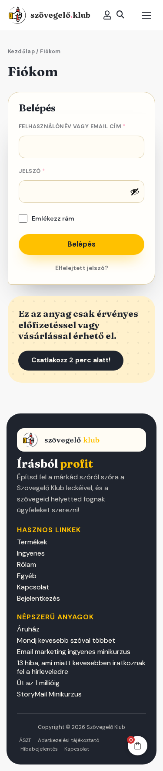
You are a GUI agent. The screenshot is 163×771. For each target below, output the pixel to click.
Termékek (32, 542)
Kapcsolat (33, 587)
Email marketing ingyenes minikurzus (73, 651)
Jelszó (46, 170)
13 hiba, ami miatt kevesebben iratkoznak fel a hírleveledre (81, 667)
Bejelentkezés (38, 598)
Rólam (26, 564)
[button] (146, 15)
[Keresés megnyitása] (120, 15)
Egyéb (27, 576)
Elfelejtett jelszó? (81, 268)
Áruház (28, 629)
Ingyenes (31, 553)
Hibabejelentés (39, 748)
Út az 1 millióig (38, 683)
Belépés (81, 244)
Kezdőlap (21, 51)
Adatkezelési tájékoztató (68, 740)
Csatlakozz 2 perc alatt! (70, 360)
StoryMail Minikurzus (49, 694)
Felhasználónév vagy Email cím (81, 125)
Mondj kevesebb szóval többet (66, 640)
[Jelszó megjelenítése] (135, 191)
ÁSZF (25, 740)
